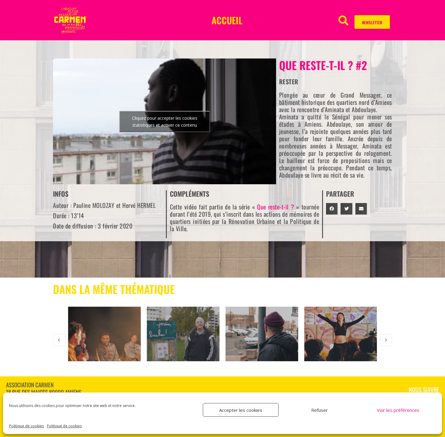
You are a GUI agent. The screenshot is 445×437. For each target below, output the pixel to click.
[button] (343, 20)
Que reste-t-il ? (275, 206)
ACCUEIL (227, 20)
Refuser (319, 410)
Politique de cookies (26, 426)
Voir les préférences (398, 410)
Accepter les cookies (240, 410)
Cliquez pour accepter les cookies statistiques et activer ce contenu (164, 121)
